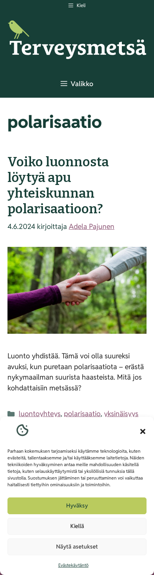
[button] (143, 431)
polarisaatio (82, 413)
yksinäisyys (121, 413)
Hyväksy (77, 505)
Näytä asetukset (77, 546)
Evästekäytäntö (73, 565)
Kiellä (77, 526)
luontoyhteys (40, 413)
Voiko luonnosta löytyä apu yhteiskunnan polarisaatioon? (58, 185)
